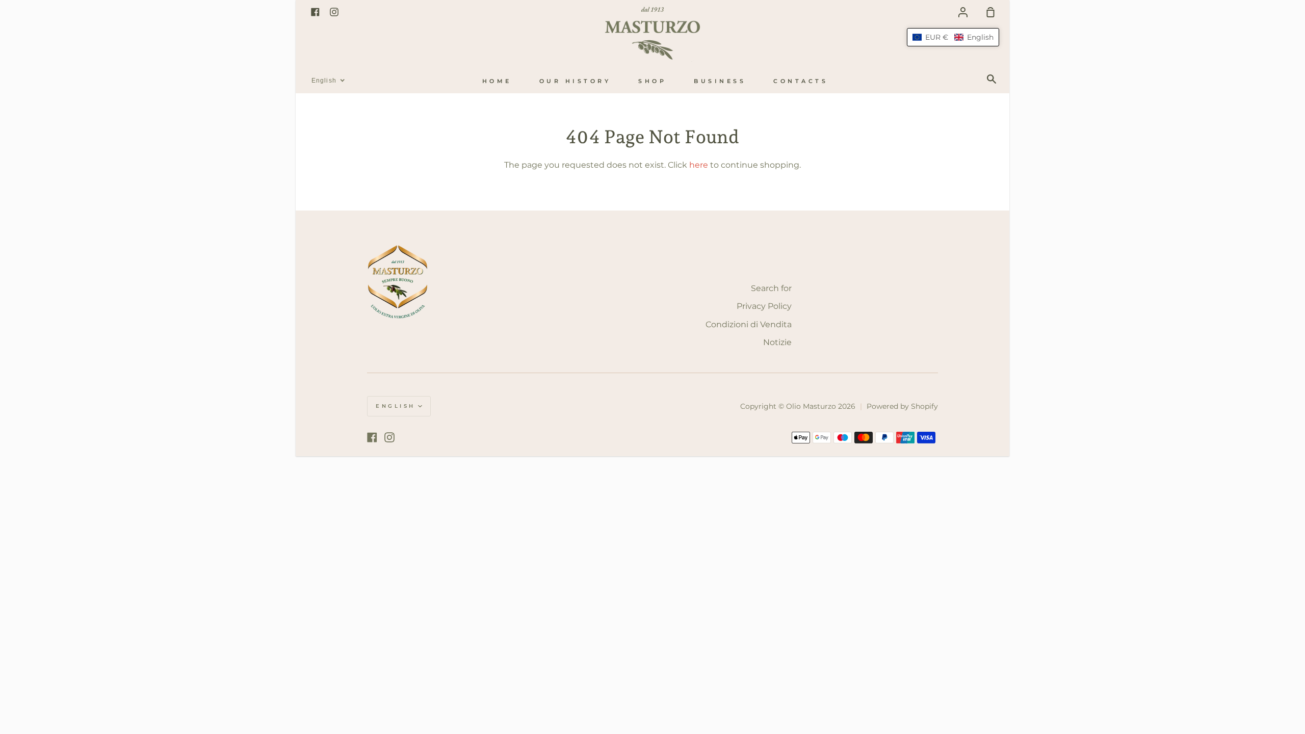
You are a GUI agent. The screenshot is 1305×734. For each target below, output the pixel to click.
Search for (771, 288)
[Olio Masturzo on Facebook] (372, 437)
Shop (652, 81)
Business (720, 81)
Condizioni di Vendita (749, 324)
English (395, 406)
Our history (575, 81)
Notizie (777, 342)
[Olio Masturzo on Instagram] (389, 437)
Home (497, 81)
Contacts (800, 81)
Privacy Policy (764, 306)
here (698, 165)
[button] (953, 37)
